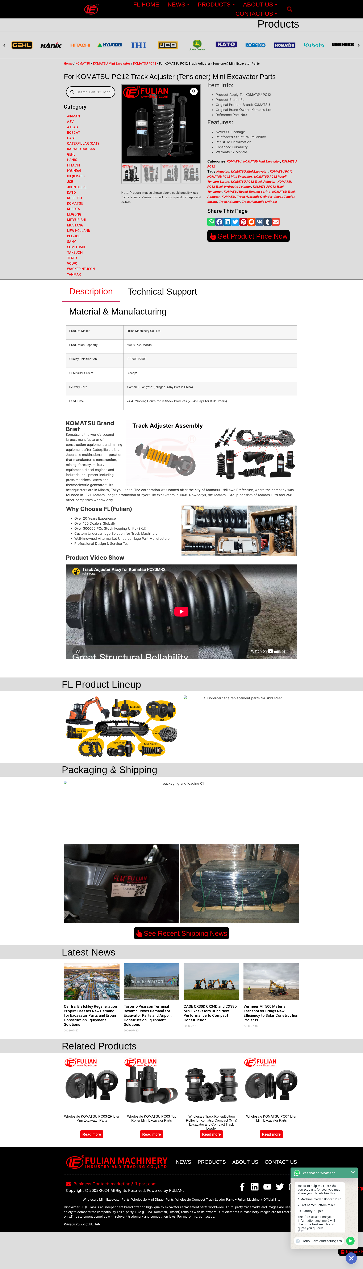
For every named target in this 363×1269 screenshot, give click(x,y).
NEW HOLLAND (78, 231)
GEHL (71, 154)
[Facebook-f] (242, 1187)
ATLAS (72, 127)
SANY (71, 242)
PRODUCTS (214, 4)
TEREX (72, 258)
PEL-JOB (73, 236)
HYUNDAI (74, 171)
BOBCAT (73, 133)
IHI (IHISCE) (76, 176)
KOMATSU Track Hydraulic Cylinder (247, 196)
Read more (91, 1134)
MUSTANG (75, 225)
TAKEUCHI (75, 253)
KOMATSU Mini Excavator (111, 63)
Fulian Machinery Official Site (258, 1199)
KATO (71, 193)
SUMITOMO (76, 247)
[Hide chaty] (351, 1258)
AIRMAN (73, 116)
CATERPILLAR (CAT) (83, 144)
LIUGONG (74, 214)
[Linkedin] (255, 1187)
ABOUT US (258, 4)
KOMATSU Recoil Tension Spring (247, 191)
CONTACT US (254, 13)
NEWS (176, 4)
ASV (70, 122)
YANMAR (74, 274)
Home (68, 63)
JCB (70, 182)
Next (359, 45)
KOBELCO (74, 198)
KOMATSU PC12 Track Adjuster (253, 181)
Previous (4, 45)
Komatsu (222, 171)
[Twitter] (280, 1187)
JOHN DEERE (77, 187)
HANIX (72, 160)
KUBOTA (73, 209)
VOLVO (72, 263)
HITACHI (73, 165)
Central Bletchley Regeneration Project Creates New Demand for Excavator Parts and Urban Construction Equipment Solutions (90, 1015)
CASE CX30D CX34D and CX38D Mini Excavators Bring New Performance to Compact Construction (210, 1013)
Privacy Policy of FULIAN (82, 1224)
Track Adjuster (229, 201)
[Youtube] (267, 1187)
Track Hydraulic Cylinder (259, 201)
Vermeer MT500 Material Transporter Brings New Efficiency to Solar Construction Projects (270, 1013)
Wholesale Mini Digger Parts (152, 1199)
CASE (71, 138)
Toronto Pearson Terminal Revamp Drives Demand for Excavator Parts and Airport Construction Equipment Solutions (148, 1015)
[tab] (91, 292)
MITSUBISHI (76, 220)
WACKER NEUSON (81, 269)
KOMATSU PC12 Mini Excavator (229, 176)
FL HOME (146, 4)
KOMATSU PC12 (144, 63)
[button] (289, 9)
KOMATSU (82, 63)
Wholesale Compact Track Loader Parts (204, 1199)
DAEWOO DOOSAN (81, 149)
